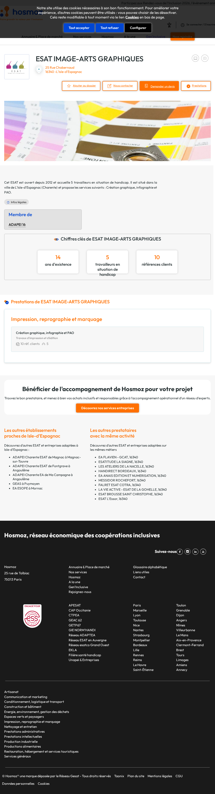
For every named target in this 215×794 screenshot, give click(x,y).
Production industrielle (21, 741)
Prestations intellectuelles (23, 736)
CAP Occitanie (79, 610)
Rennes (138, 655)
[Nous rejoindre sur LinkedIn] (196, 551)
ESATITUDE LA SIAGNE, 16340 (120, 462)
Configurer (138, 28)
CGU (179, 776)
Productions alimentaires (22, 746)
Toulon (181, 605)
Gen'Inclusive (78, 587)
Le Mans (182, 635)
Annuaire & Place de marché (89, 567)
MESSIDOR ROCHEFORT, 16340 (122, 480)
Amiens (181, 665)
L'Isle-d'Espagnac (28, 187)
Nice (136, 625)
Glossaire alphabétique (150, 567)
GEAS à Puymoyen (26, 483)
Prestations (199, 85)
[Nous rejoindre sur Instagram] (188, 551)
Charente (49, 187)
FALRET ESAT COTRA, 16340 (119, 485)
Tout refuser (110, 28)
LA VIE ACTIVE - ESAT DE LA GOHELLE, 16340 (132, 489)
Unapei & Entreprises (84, 660)
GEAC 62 (75, 620)
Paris (137, 605)
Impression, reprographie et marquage (32, 721)
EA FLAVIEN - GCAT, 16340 (118, 457)
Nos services (78, 572)
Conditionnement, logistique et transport (34, 701)
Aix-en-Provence (188, 640)
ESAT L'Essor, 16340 (112, 499)
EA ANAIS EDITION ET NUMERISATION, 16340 (132, 475)
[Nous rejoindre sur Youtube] (204, 551)
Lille (136, 650)
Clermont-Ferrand (190, 645)
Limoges (182, 660)
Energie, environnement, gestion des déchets (36, 712)
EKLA (73, 650)
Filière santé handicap (85, 655)
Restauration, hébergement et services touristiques (41, 751)
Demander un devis (163, 86)
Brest (180, 650)
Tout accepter (79, 28)
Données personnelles (18, 783)
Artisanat (11, 692)
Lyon (136, 615)
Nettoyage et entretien (20, 726)
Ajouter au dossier (84, 85)
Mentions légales (160, 776)
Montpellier (141, 640)
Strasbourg (141, 635)
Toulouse (139, 620)
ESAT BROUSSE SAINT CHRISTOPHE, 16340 (130, 494)
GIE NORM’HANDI (82, 630)
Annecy (181, 670)
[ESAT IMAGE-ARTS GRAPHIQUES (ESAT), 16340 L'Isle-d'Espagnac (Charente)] (16, 66)
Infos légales (18, 202)
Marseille (140, 610)
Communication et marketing (25, 697)
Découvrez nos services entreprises (107, 408)
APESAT (75, 605)
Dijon (180, 615)
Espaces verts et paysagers (24, 716)
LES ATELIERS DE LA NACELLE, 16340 (126, 466)
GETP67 (75, 625)
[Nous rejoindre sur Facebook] (181, 551)
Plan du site (135, 776)
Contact (139, 577)
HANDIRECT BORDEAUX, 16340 (122, 471)
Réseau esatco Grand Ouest (89, 645)
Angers (181, 620)
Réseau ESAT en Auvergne (87, 640)
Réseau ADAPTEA (82, 635)
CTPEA (74, 615)
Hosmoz (74, 577)
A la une (74, 582)
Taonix (119, 776)
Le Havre (139, 665)
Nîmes (180, 625)
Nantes (138, 630)
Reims (137, 660)
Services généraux (17, 756)
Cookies (132, 17)
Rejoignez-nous (80, 592)
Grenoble (183, 610)
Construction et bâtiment (22, 707)
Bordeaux (140, 645)
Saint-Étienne (143, 670)
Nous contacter (123, 85)
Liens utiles (141, 572)
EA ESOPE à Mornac (28, 488)
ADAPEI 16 (17, 224)
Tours (180, 655)
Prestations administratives (24, 731)
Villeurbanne (185, 630)
